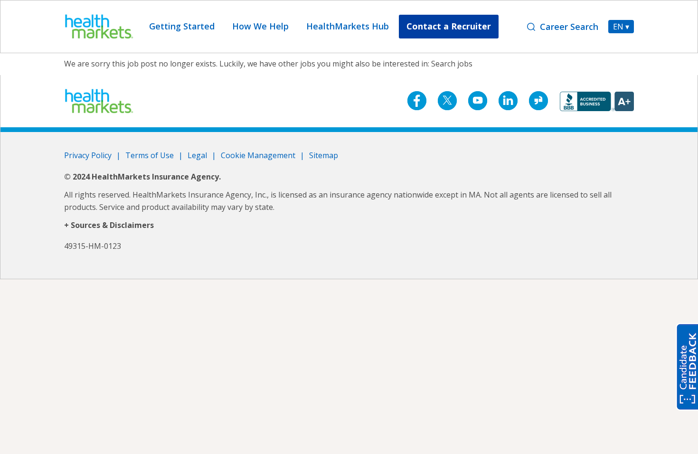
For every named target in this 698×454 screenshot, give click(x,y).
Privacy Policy (88, 155)
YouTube (477, 100)
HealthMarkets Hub (347, 26)
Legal (197, 155)
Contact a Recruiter (448, 26)
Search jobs (451, 63)
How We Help (260, 26)
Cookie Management (258, 155)
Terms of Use (149, 155)
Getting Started (182, 26)
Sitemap (323, 155)
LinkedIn (508, 100)
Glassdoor (538, 100)
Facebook (416, 100)
